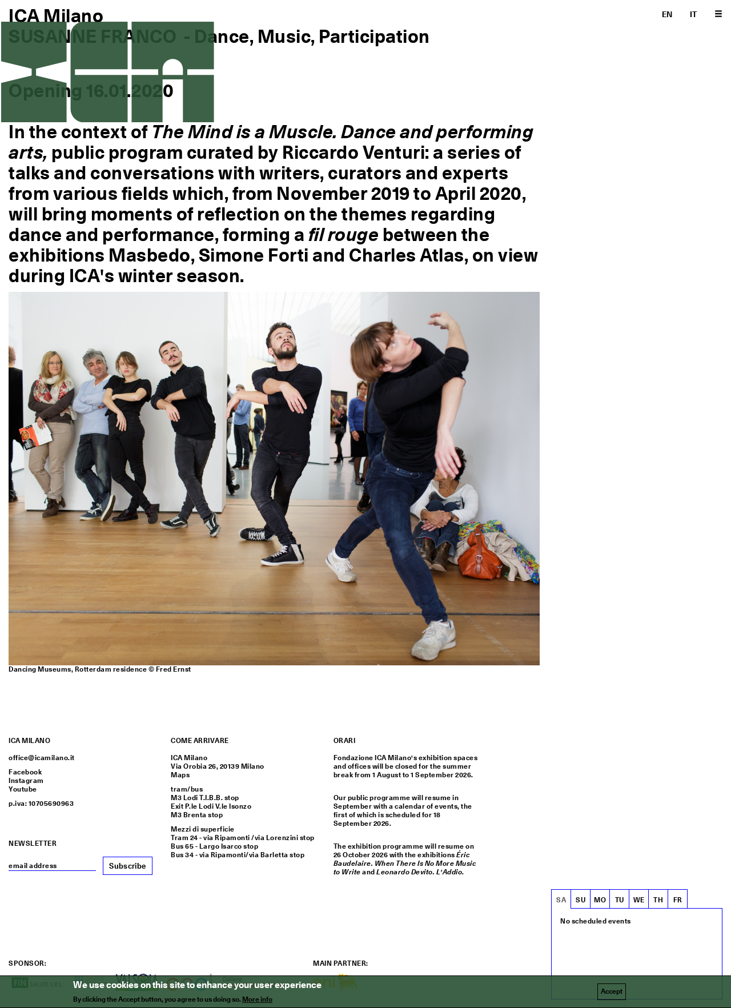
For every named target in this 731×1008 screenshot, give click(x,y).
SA (561, 900)
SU (580, 900)
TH (658, 900)
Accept (611, 991)
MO (600, 900)
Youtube (23, 789)
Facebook (25, 772)
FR (677, 900)
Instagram (26, 780)
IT (693, 14)
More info (257, 999)
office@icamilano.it (42, 757)
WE (639, 900)
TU (619, 900)
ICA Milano (56, 15)
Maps (180, 775)
